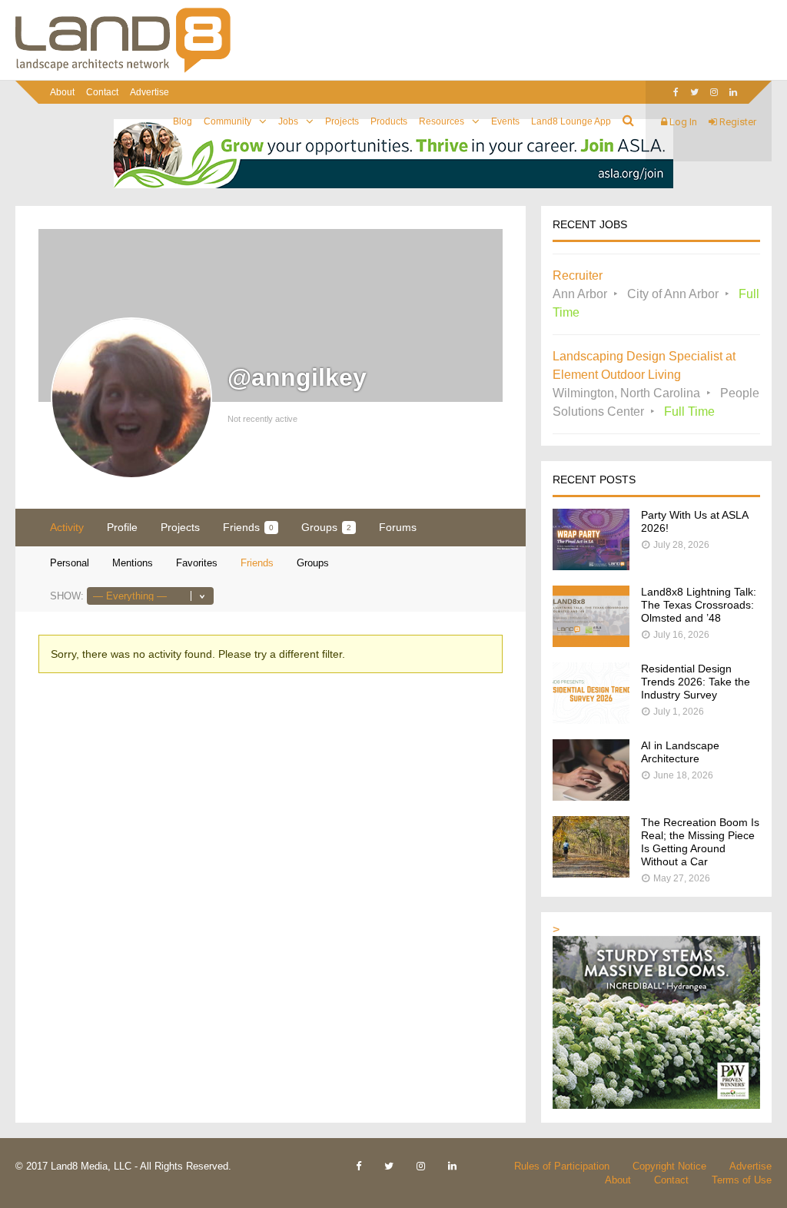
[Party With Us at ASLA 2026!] (591, 565)
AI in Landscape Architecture (680, 752)
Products (388, 121)
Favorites (197, 563)
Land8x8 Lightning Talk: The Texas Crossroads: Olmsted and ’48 (698, 605)
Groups (326, 527)
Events (505, 121)
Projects (342, 121)
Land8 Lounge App (571, 121)
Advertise (149, 92)
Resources (441, 121)
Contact (102, 92)
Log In (682, 122)
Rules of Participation (561, 1166)
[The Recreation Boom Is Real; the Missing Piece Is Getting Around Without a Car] (591, 873)
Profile (122, 527)
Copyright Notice (669, 1166)
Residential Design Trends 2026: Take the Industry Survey (695, 681)
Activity (67, 527)
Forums (398, 527)
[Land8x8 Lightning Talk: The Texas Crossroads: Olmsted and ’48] (591, 642)
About (62, 92)
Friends (248, 527)
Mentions (132, 563)
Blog (182, 121)
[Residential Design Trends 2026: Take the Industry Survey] (591, 719)
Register (736, 122)
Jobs (288, 121)
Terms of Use (742, 1180)
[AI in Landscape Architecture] (591, 796)
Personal (69, 563)
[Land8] (123, 70)
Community (227, 121)
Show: (67, 596)
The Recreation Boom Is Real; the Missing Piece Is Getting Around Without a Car (700, 842)
